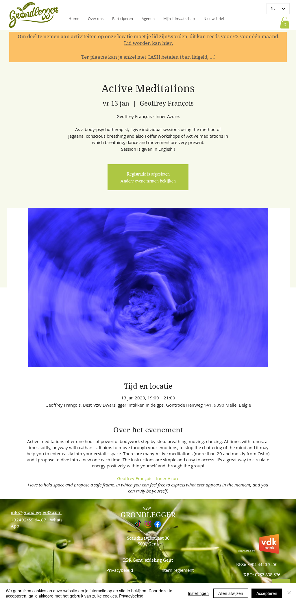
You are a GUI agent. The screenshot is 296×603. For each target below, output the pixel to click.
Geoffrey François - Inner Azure (148, 478)
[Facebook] (157, 524)
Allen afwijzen (230, 593)
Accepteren (266, 593)
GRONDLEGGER (148, 515)
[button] (213, 18)
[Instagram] (147, 524)
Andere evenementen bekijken (148, 181)
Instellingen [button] (198, 593)
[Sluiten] (289, 593)
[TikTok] (138, 524)
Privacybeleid (131, 596)
